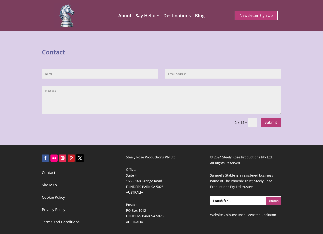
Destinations (177, 16)
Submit (271, 122)
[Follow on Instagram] (62, 158)
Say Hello (146, 16)
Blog (199, 16)
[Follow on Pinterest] (71, 158)
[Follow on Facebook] (45, 158)
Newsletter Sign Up (256, 15)
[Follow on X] (80, 158)
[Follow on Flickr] (54, 158)
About (124, 16)
